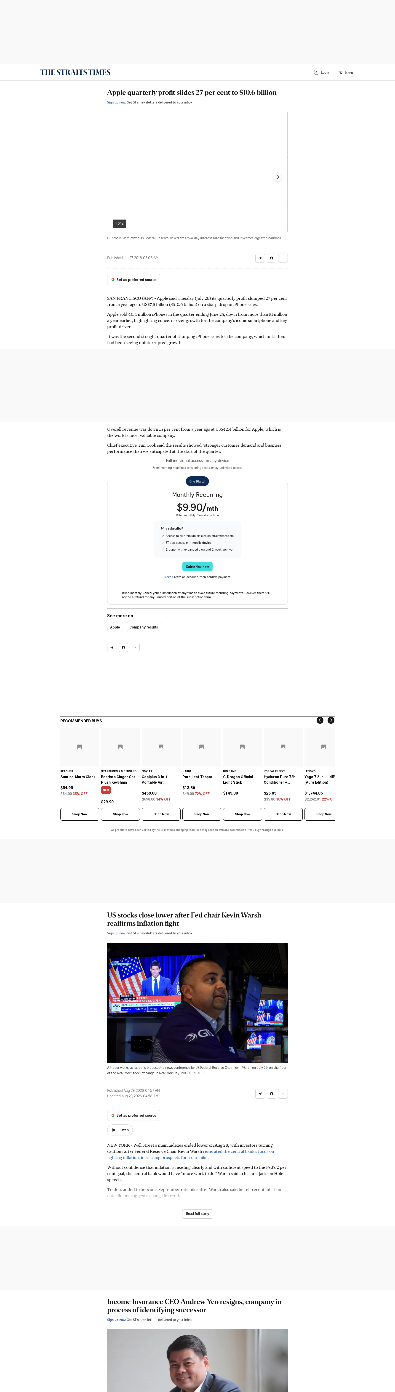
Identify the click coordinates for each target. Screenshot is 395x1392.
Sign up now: (116, 102)
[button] (322, 72)
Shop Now (79, 814)
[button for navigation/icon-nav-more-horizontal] (283, 258)
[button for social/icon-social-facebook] (271, 258)
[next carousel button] (278, 177)
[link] (75, 72)
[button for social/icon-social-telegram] (260, 258)
